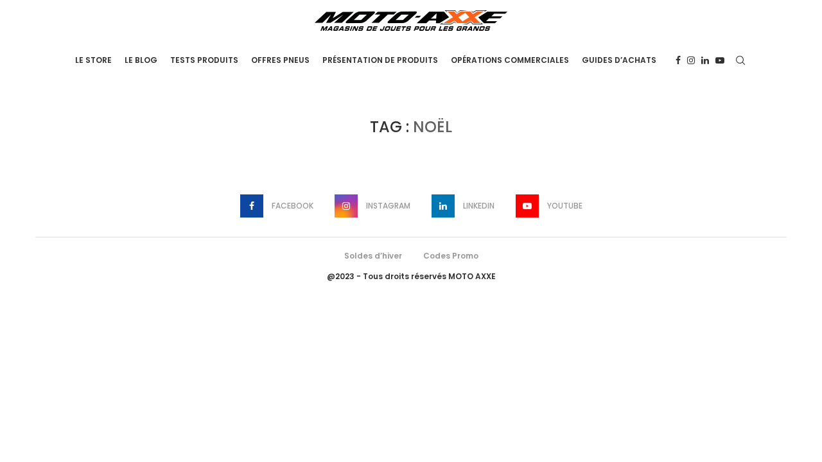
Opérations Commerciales (510, 60)
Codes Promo (450, 255)
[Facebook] (678, 60)
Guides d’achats (619, 60)
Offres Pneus (280, 60)
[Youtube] (719, 60)
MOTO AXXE (472, 276)
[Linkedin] (705, 60)
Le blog (141, 60)
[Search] (740, 60)
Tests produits (204, 60)
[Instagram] (691, 60)
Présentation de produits (380, 60)
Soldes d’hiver (373, 255)
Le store (93, 60)
